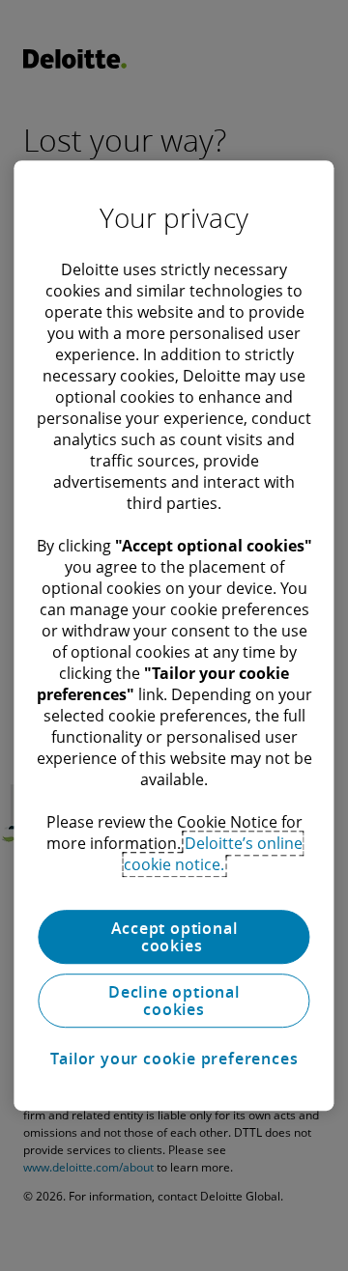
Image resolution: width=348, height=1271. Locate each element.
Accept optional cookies (174, 937)
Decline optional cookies (174, 1000)
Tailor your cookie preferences (174, 1058)
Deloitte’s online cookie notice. (213, 854)
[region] (174, 635)
